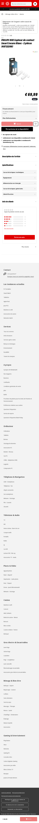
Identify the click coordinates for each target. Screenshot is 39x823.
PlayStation (7, 740)
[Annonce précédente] (3, 9)
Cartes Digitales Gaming (10, 761)
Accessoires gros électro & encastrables (15, 672)
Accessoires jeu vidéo (10, 765)
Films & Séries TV (8, 769)
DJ (4, 545)
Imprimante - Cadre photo (11, 579)
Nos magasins (8, 374)
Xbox (5, 745)
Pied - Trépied (7, 583)
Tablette (6, 435)
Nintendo (6, 749)
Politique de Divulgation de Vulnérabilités (10, 796)
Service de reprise (9, 413)
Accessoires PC (8, 448)
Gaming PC (7, 753)
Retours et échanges (9, 344)
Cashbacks (7, 382)
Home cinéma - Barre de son (11, 528)
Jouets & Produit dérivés (10, 778)
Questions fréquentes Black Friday (13, 417)
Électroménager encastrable (12, 668)
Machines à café (8, 310)
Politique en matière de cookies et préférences (15, 800)
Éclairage (6, 719)
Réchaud (6, 634)
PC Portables (7, 289)
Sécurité (6, 506)
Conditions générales (6, 792)
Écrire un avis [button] (19, 237)
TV (4, 520)
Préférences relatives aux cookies (13, 405)
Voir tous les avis (8, 228)
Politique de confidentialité (18, 792)
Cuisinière (6, 655)
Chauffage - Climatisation (11, 715)
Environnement (8, 348)
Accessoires (7, 727)
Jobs (5, 390)
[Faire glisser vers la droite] (23, 86)
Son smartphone (8, 494)
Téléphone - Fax (8, 486)
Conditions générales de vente (12, 386)
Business (6, 378)
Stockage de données (10, 443)
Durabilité (6, 352)
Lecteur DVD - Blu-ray (9, 553)
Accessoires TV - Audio (10, 557)
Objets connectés (9, 490)
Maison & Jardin (8, 723)
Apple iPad (7, 301)
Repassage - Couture (10, 690)
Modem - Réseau (8, 452)
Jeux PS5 (6, 306)
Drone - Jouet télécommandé (12, 587)
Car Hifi (6, 549)
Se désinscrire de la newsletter (15, 804)
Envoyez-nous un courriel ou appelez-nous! (20, 276)
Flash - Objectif (8, 575)
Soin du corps (7, 702)
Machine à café (8, 605)
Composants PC (8, 468)
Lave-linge (6, 647)
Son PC (6, 456)
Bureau (6, 439)
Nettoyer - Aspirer (9, 685)
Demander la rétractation (15, 809)
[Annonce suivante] (36, 9)
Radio (5, 541)
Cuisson (6, 609)
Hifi (4, 524)
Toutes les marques (9, 356)
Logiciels (6, 464)
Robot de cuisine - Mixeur (11, 617)
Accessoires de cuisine (10, 314)
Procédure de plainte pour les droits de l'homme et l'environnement (18, 400)
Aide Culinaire (7, 613)
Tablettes (6, 297)
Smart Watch (7, 293)
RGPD (5, 394)
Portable (6, 536)
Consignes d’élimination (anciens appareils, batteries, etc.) (19, 148)
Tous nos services (9, 331)
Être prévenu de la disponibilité (17, 129)
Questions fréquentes (10, 409)
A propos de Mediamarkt (10, 370)
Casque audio (7, 532)
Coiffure (6, 694)
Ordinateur (7, 431)
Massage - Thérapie (9, 706)
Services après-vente (10, 340)
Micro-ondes (7, 626)
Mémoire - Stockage (9, 498)
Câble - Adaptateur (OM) (10, 460)
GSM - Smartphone (9, 482)
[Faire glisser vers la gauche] (16, 86)
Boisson (6, 621)
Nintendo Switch (8, 318)
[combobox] (21, 4)
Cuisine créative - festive (11, 630)
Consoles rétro (8, 757)
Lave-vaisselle (8, 664)
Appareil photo (8, 571)
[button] (2, 3)
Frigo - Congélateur (9, 660)
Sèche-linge (7, 651)
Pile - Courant (7, 502)
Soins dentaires (8, 698)
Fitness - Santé (8, 710)
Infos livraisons (8, 335)
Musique (6, 773)
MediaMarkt (12, 814)
